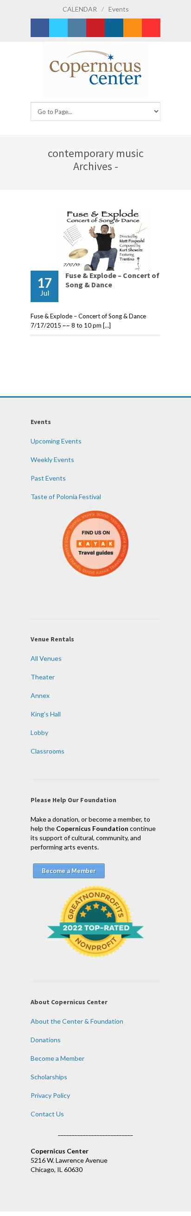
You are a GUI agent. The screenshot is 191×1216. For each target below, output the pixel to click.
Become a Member (57, 1058)
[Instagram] (77, 28)
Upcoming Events (56, 441)
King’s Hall (46, 714)
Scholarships (49, 1077)
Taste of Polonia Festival (66, 496)
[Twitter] (58, 28)
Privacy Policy (50, 1095)
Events (118, 9)
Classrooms (47, 751)
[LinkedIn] (114, 28)
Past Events (48, 478)
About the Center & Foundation (77, 1021)
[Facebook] (40, 28)
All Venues (46, 658)
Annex (40, 695)
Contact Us (47, 1114)
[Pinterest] (95, 28)
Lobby (39, 732)
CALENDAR (80, 9)
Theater (43, 677)
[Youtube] (151, 28)
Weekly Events (52, 459)
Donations (46, 1040)
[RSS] (132, 28)
